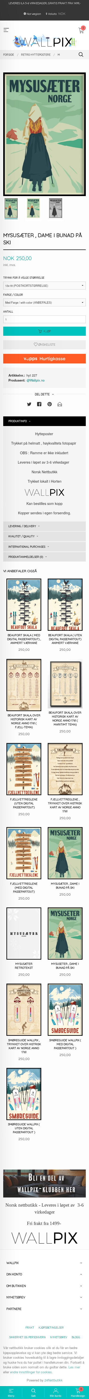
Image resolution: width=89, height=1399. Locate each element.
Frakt (29, 1327)
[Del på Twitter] (29, 405)
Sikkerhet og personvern (27, 1337)
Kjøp (47, 331)
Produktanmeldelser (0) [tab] (25, 557)
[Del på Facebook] (39, 405)
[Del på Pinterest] (50, 405)
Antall (8, 311)
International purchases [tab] (26, 546)
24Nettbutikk (53, 1380)
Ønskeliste (46, 344)
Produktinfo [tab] (17, 421)
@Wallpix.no (35, 380)
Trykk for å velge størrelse (23, 277)
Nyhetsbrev (58, 1337)
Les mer (74, 1367)
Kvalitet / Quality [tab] (21, 536)
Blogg (76, 1337)
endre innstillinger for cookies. (31, 1372)
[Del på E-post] (60, 405)
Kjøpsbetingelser (51, 1327)
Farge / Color (13, 294)
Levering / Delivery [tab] (22, 526)
